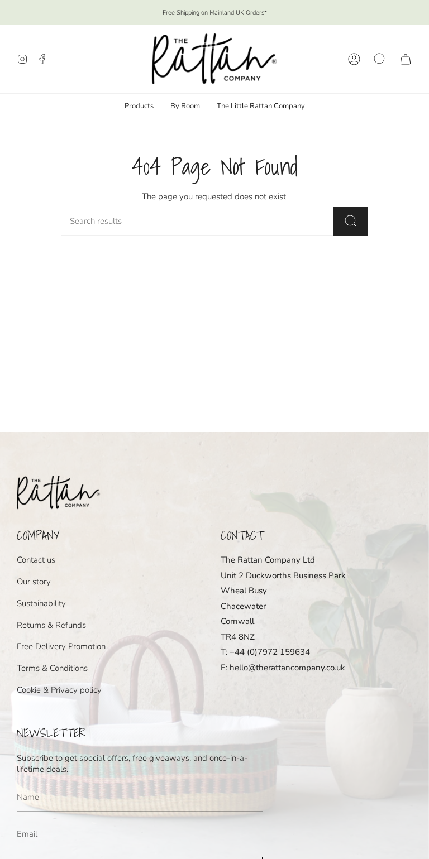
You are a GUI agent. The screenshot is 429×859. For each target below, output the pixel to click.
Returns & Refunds (51, 625)
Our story (34, 581)
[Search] (350, 221)
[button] (380, 59)
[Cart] (405, 59)
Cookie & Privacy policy (59, 689)
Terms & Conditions (52, 668)
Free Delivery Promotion (61, 646)
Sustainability (41, 603)
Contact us (36, 559)
